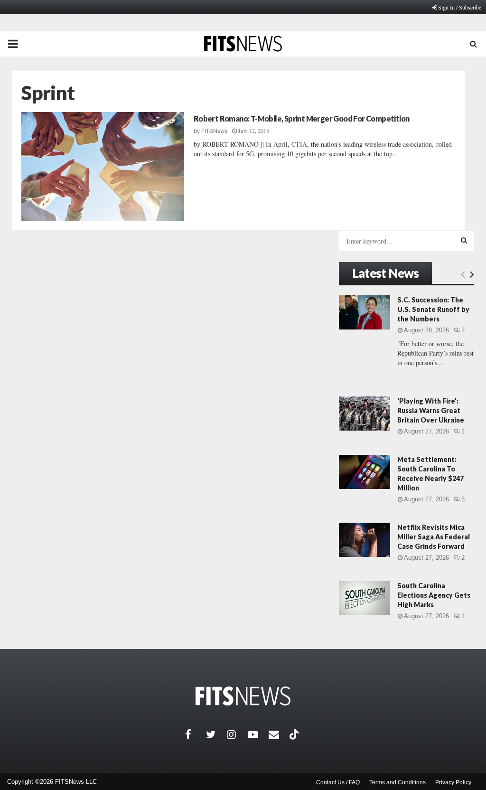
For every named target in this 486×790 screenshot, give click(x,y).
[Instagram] (237, 734)
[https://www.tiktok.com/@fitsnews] (295, 734)
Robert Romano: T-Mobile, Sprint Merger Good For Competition (302, 118)
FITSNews (214, 131)
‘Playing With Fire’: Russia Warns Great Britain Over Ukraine (430, 410)
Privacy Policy (453, 782)
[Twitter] (216, 734)
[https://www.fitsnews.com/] (243, 696)
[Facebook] (195, 734)
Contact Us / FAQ (338, 782)
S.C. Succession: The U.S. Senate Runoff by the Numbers (433, 309)
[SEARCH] (464, 240)
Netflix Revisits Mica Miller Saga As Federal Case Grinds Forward (433, 536)
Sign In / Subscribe (459, 7)
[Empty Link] (463, 274)
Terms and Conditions (397, 782)
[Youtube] (258, 734)
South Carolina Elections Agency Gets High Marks (433, 595)
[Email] (279, 734)
